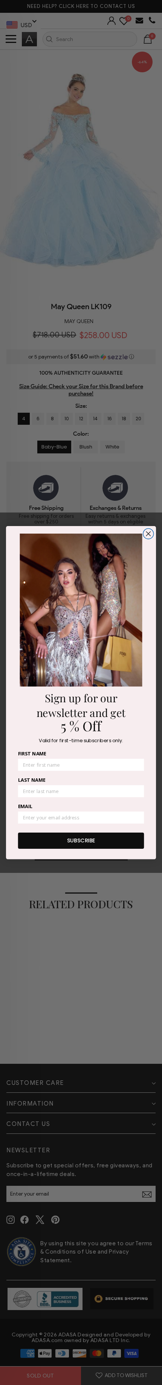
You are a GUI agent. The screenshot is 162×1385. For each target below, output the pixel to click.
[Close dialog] (148, 533)
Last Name (31, 779)
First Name (32, 753)
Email (25, 806)
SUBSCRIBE (81, 840)
